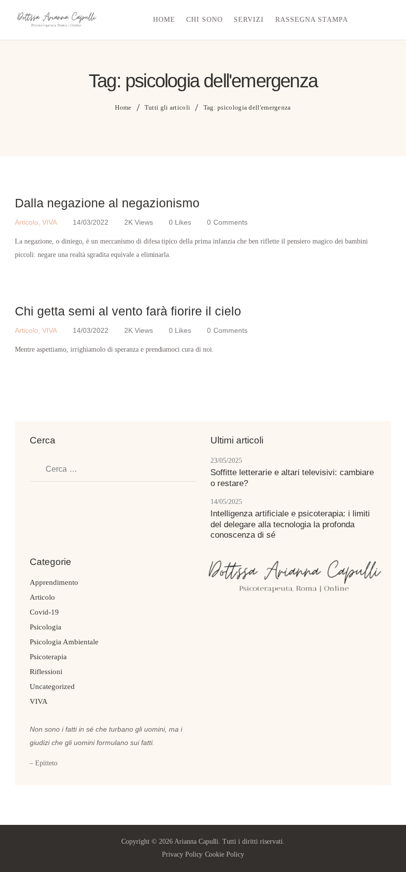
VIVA (49, 222)
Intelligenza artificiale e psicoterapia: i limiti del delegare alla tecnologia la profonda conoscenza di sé (290, 524)
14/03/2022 (90, 222)
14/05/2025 (226, 501)
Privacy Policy (182, 854)
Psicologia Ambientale (64, 642)
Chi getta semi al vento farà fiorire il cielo (128, 311)
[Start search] (384, 21)
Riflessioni (46, 672)
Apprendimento (54, 582)
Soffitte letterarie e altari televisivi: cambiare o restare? (292, 478)
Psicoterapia (48, 657)
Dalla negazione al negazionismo (107, 203)
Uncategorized (52, 686)
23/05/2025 (226, 460)
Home (123, 107)
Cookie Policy (225, 854)
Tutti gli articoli (167, 107)
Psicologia (45, 627)
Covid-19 (44, 612)
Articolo (26, 222)
